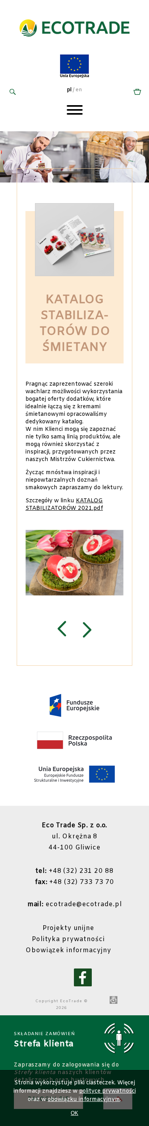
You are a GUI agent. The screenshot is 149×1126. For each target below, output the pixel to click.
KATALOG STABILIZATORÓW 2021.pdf (64, 504)
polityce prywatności (107, 1091)
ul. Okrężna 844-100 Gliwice (75, 836)
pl (69, 90)
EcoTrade (71, 1001)
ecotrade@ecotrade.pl (74, 904)
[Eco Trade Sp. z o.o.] (74, 45)
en (78, 90)
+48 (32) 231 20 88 (74, 871)
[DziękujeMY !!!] (61, 630)
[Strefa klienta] (136, 92)
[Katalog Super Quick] (87, 630)
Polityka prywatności (68, 939)
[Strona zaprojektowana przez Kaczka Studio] (113, 1000)
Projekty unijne (68, 928)
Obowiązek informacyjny (68, 950)
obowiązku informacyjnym (84, 1099)
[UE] (74, 77)
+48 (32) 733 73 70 (74, 882)
